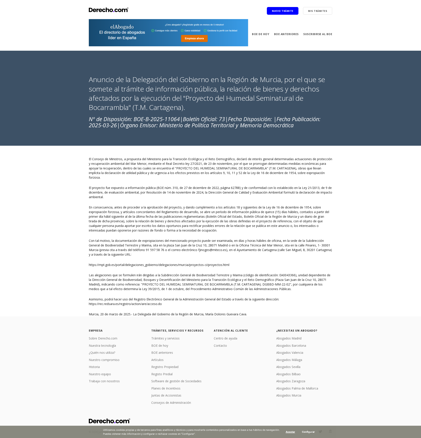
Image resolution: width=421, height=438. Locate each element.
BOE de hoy (260, 34)
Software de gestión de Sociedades (176, 381)
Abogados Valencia (289, 352)
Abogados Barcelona (291, 345)
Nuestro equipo (100, 374)
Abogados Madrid (288, 338)
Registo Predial (162, 374)
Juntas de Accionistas (166, 395)
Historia (94, 367)
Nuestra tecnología (102, 345)
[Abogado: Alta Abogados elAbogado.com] (168, 32)
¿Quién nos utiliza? (102, 352)
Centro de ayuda (225, 338)
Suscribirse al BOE (317, 34)
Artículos (157, 360)
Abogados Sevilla (288, 367)
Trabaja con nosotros (104, 381)
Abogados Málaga (289, 360)
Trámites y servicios (165, 338)
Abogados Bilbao (288, 374)
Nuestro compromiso (104, 360)
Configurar (308, 431)
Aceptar (290, 431)
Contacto (220, 345)
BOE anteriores (286, 34)
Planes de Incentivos (165, 388)
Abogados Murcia (288, 395)
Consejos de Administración (171, 402)
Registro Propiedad (164, 367)
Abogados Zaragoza (290, 381)
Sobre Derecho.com (103, 338)
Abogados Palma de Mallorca (297, 388)
